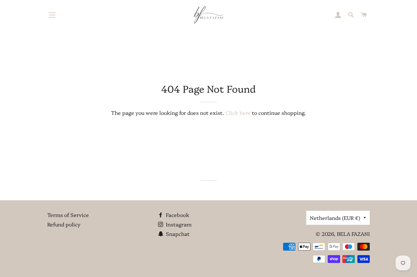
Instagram (178, 224)
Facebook (177, 214)
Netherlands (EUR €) (335, 217)
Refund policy (63, 224)
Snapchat (177, 233)
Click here (238, 112)
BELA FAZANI (353, 233)
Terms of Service (68, 214)
